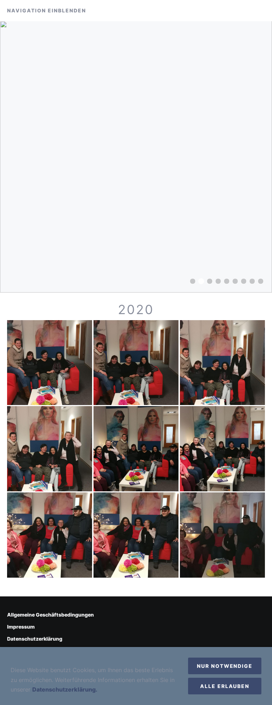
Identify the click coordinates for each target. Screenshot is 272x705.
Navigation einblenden (46, 10)
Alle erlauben (224, 686)
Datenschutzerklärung (34, 639)
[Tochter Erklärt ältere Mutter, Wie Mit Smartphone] (235, 281)
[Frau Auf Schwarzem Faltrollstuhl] (226, 281)
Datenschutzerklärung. (64, 689)
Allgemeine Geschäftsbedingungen (50, 615)
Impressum (21, 627)
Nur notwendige (225, 666)
